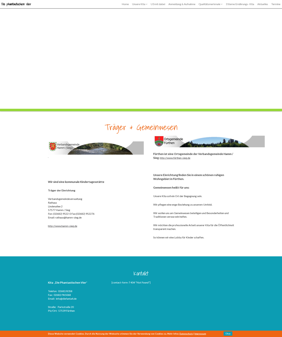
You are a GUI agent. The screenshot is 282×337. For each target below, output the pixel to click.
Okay (228, 333)
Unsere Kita (139, 4)
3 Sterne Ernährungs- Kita (240, 4)
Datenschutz (186, 333)
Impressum (200, 333)
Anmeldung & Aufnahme (181, 4)
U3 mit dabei (158, 4)
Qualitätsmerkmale (210, 4)
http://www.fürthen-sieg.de (175, 157)
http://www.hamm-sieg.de (62, 225)
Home (125, 4)
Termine (275, 4)
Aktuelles (262, 4)
